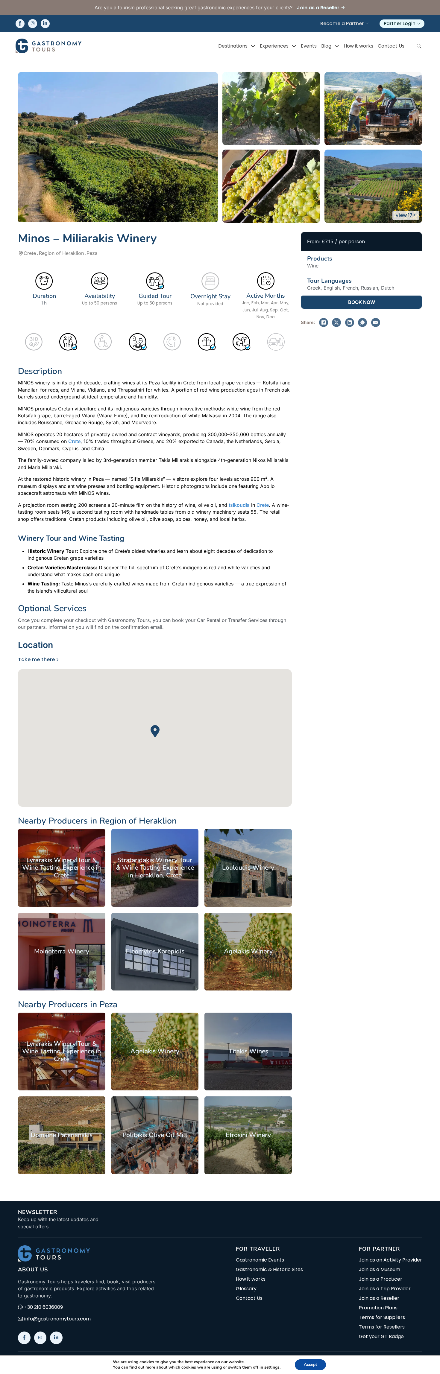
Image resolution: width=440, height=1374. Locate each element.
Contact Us (391, 45)
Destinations (233, 45)
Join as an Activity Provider (390, 1260)
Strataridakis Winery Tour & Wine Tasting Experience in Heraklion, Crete (155, 868)
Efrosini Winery (248, 1134)
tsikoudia (239, 505)
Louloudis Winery (248, 867)
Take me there (36, 659)
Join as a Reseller (379, 1298)
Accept (310, 1364)
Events (309, 45)
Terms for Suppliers (382, 1317)
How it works (358, 45)
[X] (336, 322)
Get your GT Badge (381, 1336)
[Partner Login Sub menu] (419, 23)
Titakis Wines (248, 1051)
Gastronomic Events (260, 1260)
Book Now (361, 302)
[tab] (37, 645)
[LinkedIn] (349, 322)
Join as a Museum (379, 1269)
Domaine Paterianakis (61, 1134)
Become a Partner (342, 23)
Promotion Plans (378, 1307)
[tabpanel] (155, 731)
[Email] (375, 322)
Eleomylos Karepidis (154, 951)
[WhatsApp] (362, 322)
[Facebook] (323, 322)
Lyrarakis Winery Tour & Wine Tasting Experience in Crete (61, 868)
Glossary (246, 1288)
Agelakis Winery (248, 951)
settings (272, 1367)
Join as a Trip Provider (385, 1288)
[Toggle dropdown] (253, 46)
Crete (74, 441)
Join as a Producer (380, 1279)
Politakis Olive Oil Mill (154, 1134)
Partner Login (399, 23)
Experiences (274, 45)
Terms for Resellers (382, 1327)
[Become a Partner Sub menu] (367, 23)
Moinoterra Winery (61, 951)
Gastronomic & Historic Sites (269, 1269)
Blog (326, 45)
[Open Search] (419, 46)
